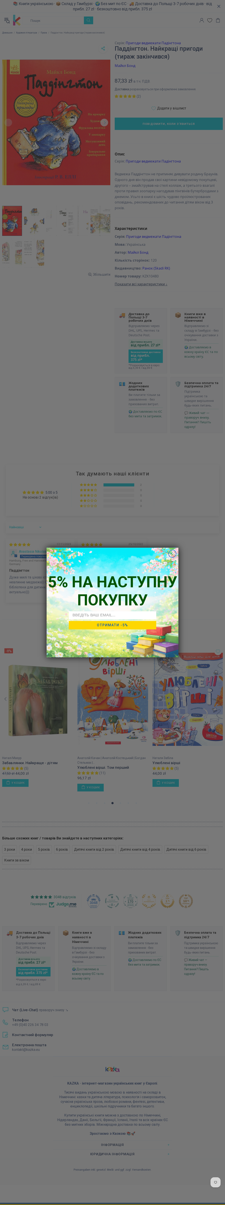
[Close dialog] (172, 554)
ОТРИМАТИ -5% (112, 625)
